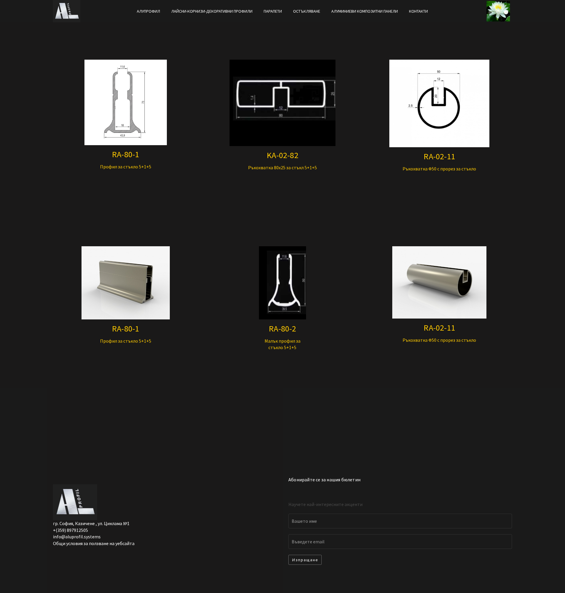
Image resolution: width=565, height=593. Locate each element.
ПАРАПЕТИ (273, 11)
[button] (305, 560)
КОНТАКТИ (418, 11)
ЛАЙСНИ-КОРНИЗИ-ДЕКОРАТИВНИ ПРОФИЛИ (211, 11)
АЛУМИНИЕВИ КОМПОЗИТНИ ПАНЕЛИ (364, 11)
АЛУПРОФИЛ (148, 11)
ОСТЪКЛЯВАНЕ (306, 11)
